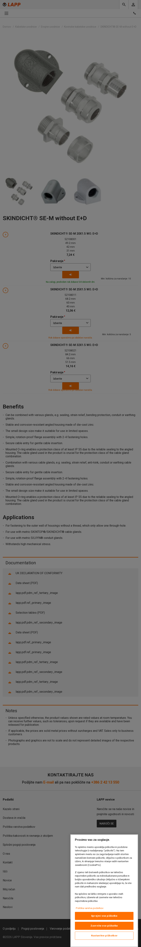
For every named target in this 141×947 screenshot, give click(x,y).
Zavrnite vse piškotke (104, 925)
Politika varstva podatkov (89, 908)
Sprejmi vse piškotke (104, 915)
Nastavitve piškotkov (104, 935)
